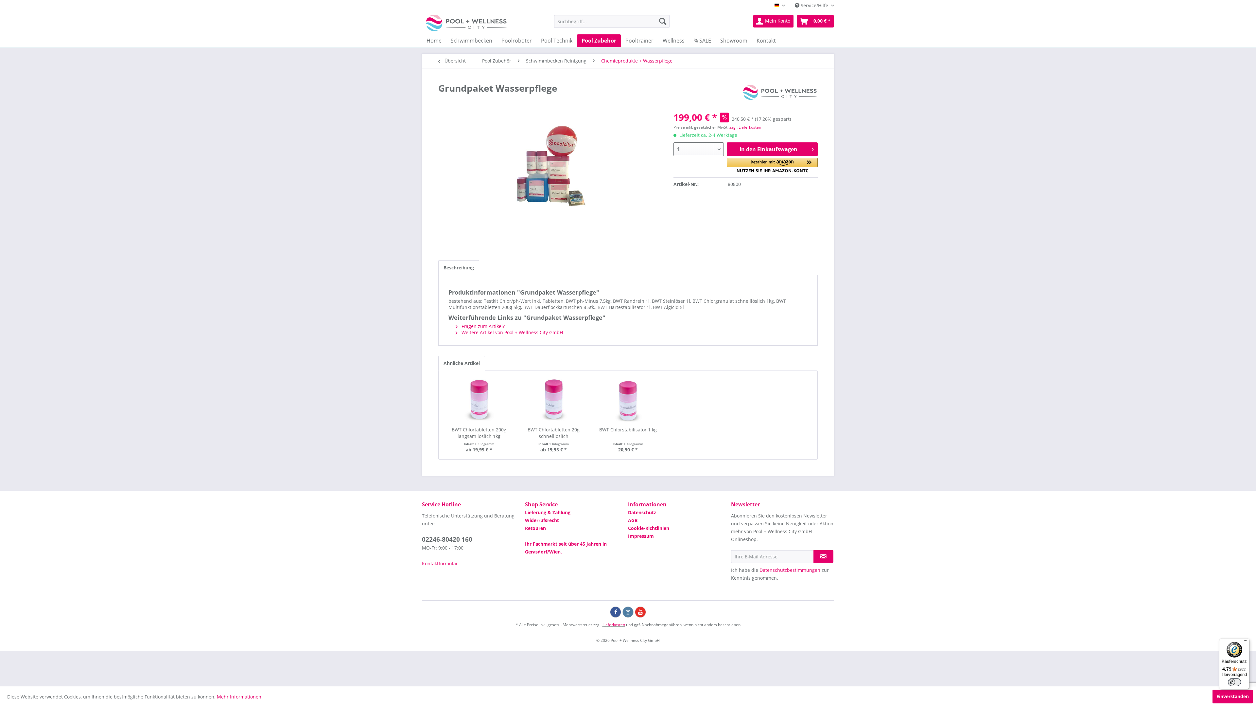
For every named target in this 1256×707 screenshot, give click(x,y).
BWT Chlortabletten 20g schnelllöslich (554, 432)
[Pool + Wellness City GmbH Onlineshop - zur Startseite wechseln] (466, 23)
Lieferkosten (613, 624)
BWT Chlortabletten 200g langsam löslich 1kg (479, 432)
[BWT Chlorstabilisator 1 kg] (628, 400)
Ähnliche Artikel (462, 363)
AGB (632, 520)
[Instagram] (628, 612)
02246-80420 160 (447, 539)
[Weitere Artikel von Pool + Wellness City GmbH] (780, 94)
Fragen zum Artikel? (482, 326)
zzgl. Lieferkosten (745, 127)
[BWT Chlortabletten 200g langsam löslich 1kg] (479, 400)
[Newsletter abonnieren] (823, 556)
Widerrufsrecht (542, 520)
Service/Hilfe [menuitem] (814, 5)
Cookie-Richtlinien (648, 528)
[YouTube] (640, 612)
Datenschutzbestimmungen (789, 570)
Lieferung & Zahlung (547, 512)
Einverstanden (1232, 696)
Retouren (535, 528)
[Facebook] (615, 612)
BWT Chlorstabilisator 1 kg (628, 429)
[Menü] (1245, 642)
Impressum (641, 536)
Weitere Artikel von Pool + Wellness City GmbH (511, 332)
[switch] (1234, 682)
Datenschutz (642, 512)
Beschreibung (459, 267)
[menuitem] (612, 21)
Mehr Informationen (239, 697)
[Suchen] (663, 21)
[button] (772, 165)
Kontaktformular (440, 563)
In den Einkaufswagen (768, 149)
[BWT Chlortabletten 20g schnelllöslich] (554, 400)
